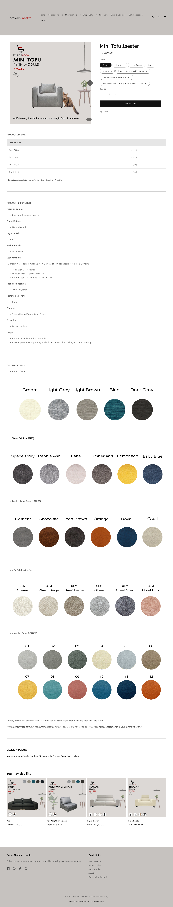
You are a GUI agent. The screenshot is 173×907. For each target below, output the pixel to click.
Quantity (103, 89)
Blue (150, 65)
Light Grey (119, 65)
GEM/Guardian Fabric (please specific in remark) (125, 83)
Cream (106, 65)
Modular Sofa (102, 15)
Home (42, 15)
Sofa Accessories (136, 15)
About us (93, 873)
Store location (95, 869)
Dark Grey (107, 71)
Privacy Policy (87, 901)
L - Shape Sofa (86, 15)
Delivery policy (95, 865)
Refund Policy (99, 901)
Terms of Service (75, 901)
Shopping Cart (95, 861)
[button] (153, 18)
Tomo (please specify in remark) (133, 71)
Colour (102, 59)
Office (42, 20)
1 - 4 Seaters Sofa (69, 15)
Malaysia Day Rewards (98, 877)
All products (53, 15)
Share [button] (106, 112)
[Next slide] (90, 83)
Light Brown (136, 65)
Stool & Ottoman (118, 15)
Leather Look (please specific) (116, 77)
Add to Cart (130, 103)
